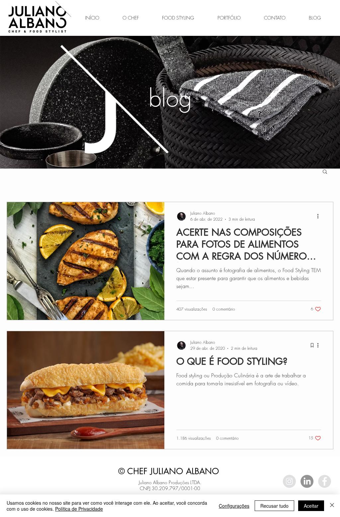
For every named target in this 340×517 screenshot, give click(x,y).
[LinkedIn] (306, 481)
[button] (325, 172)
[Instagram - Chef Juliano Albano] (289, 481)
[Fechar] (332, 506)
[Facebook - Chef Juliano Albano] (324, 481)
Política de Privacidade (79, 508)
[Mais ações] (320, 216)
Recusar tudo (274, 505)
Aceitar (311, 505)
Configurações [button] (234, 505)
